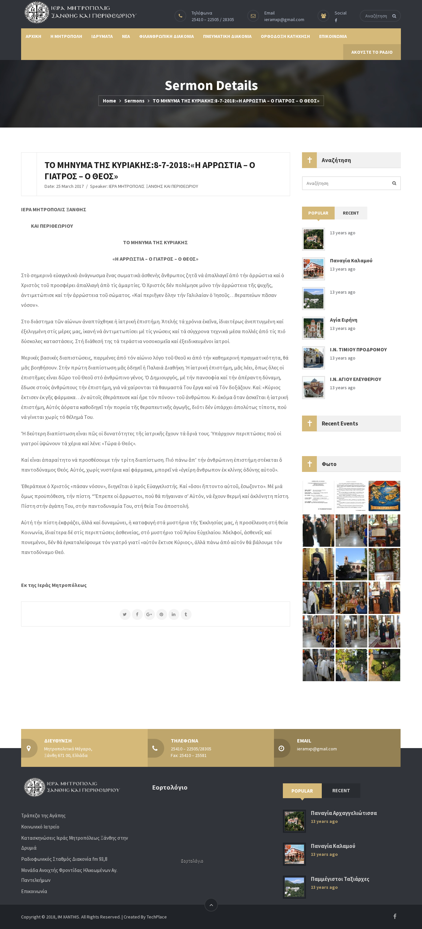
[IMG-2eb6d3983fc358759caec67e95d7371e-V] (384, 631)
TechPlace (157, 917)
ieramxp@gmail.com (284, 19)
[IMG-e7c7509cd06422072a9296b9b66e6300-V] (384, 564)
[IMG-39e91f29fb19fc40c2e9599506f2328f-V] (318, 597)
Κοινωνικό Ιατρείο (40, 827)
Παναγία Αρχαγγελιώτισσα (344, 813)
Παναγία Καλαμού (351, 260)
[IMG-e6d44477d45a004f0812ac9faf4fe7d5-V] (351, 530)
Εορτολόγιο (192, 860)
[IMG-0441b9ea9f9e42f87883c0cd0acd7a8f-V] (384, 530)
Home (109, 101)
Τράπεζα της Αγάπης (43, 815)
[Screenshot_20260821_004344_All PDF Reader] (351, 497)
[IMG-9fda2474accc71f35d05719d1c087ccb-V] (318, 564)
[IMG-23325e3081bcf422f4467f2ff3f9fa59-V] (318, 631)
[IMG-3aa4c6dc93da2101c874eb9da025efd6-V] (384, 497)
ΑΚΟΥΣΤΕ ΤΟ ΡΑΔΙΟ (372, 52)
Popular (318, 213)
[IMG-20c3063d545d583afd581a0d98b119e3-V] (318, 530)
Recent (351, 213)
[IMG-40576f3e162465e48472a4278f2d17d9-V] (351, 665)
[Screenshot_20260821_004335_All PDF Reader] (318, 497)
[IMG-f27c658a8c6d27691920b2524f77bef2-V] (351, 597)
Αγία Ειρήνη (343, 320)
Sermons (134, 101)
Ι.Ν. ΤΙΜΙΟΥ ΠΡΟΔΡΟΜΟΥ (358, 349)
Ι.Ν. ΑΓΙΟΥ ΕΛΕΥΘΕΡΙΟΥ (355, 379)
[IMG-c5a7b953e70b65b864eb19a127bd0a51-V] (351, 564)
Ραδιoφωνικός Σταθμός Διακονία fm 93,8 (64, 859)
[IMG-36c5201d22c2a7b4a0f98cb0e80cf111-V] (351, 631)
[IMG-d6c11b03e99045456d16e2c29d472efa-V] (384, 665)
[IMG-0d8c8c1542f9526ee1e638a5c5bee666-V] (318, 665)
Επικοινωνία (34, 891)
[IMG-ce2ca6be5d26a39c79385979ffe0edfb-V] (384, 597)
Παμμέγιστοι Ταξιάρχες (340, 879)
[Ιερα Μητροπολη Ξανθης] (78, 12)
